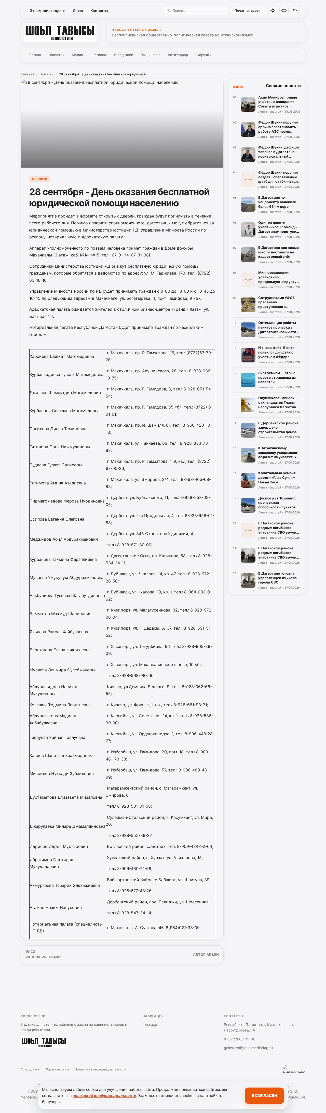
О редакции (123, 55)
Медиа (78, 55)
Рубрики (203, 55)
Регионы (99, 55)
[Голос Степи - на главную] (60, 33)
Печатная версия (248, 10)
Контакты (99, 10)
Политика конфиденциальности (100, 1069)
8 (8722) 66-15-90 (239, 1039)
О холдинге (30, 1069)
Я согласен (264, 1095)
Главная (34, 55)
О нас (78, 10)
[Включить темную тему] (272, 10)
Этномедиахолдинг (47, 10)
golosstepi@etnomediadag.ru (248, 1048)
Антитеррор (178, 55)
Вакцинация (150, 55)
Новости (56, 55)
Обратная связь (57, 1069)
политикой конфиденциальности (104, 1095)
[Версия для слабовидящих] (284, 10)
